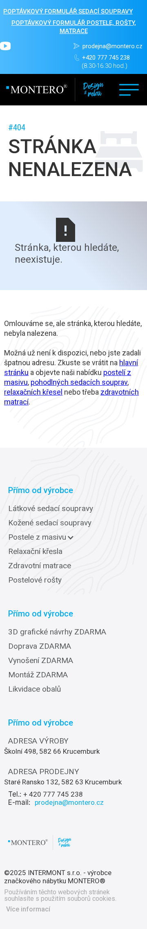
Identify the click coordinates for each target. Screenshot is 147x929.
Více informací (28, 909)
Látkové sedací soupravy (50, 509)
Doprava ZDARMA (39, 646)
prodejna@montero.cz (112, 46)
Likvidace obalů (34, 689)
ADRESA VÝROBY (38, 741)
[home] (55, 89)
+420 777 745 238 (106, 57)
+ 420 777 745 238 (53, 794)
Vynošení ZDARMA (40, 661)
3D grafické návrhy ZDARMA (57, 632)
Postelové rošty (35, 580)
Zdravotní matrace (39, 566)
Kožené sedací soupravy (49, 523)
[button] (129, 90)
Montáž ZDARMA (38, 675)
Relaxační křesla (35, 551)
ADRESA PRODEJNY (43, 772)
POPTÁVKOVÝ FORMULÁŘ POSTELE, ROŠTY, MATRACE (73, 27)
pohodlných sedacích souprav (79, 382)
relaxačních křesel (33, 392)
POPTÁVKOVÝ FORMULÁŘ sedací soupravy (68, 11)
